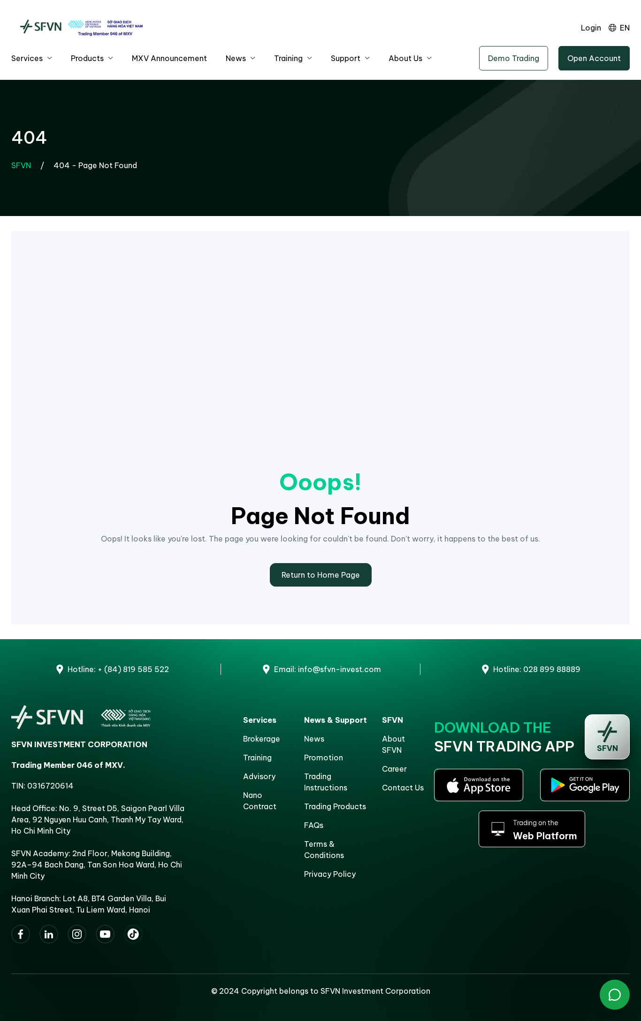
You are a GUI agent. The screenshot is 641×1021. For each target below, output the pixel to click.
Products (87, 58)
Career (394, 768)
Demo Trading (513, 58)
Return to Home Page (321, 575)
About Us (405, 58)
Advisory (259, 776)
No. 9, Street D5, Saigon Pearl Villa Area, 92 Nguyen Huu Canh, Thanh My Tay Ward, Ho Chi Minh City (97, 819)
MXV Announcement (169, 58)
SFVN (21, 165)
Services (27, 58)
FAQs (313, 825)
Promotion (323, 757)
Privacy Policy (330, 874)
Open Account (594, 58)
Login (591, 27)
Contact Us (403, 787)
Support (345, 58)
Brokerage (261, 738)
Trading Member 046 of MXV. (68, 765)
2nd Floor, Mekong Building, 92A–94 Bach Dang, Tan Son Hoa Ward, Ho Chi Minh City (96, 865)
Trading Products (335, 806)
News (236, 58)
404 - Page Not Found (95, 165)
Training (288, 58)
